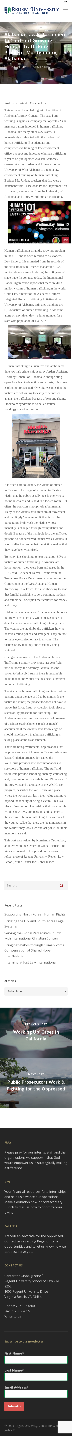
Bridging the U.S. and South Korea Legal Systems (34, 924)
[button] (65, 11)
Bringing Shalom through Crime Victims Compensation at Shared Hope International (34, 950)
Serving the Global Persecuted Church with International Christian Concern (32, 936)
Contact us (12, 1241)
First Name (13, 1353)
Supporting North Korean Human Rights (35, 914)
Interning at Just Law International (30, 962)
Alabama (43, 67)
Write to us (12, 1316)
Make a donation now (20, 1202)
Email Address (15, 1387)
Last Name (13, 1370)
